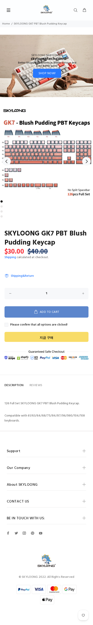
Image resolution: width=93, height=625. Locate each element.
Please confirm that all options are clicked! (38, 324)
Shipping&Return (22, 276)
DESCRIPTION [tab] (14, 385)
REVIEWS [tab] (36, 385)
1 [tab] (1, 201)
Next (86, 161)
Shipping (10, 257)
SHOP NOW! (47, 73)
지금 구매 (46, 338)
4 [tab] (1, 216)
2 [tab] (1, 206)
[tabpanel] (46, 151)
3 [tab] (1, 211)
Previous (6, 161)
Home (6, 24)
